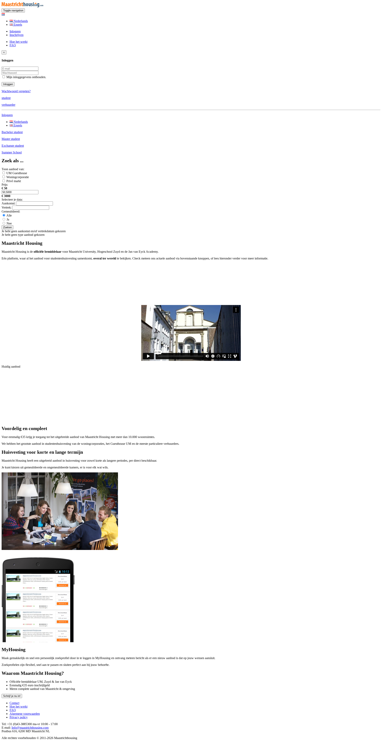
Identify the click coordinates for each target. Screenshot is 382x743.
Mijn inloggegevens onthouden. (26, 77)
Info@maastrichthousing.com (30, 727)
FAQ (13, 45)
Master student (11, 139)
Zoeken (7, 227)
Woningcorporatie (17, 177)
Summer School (12, 152)
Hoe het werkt (18, 41)
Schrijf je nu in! (11, 695)
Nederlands (20, 21)
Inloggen (15, 31)
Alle (9, 215)
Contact (14, 703)
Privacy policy (19, 717)
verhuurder (8, 104)
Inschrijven (16, 35)
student (6, 98)
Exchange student (13, 145)
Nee (9, 223)
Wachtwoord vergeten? (16, 91)
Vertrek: (7, 207)
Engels (17, 24)
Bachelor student (12, 132)
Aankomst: (8, 203)
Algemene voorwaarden (25, 713)
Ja (7, 219)
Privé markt (13, 181)
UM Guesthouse (16, 173)
